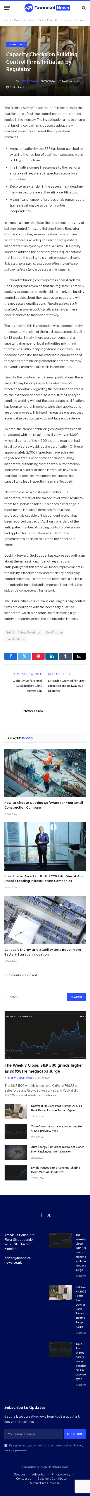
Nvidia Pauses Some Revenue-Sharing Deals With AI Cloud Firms (55, 1170)
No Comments (71, 81)
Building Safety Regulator (24, 632)
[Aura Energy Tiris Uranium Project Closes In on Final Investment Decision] (16, 1152)
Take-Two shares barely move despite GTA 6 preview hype (56, 1129)
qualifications (15, 639)
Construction (16, 44)
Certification (54, 632)
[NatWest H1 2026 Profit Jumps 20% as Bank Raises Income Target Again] (16, 1111)
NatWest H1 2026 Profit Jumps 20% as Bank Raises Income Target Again (56, 1108)
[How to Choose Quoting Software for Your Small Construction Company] (45, 773)
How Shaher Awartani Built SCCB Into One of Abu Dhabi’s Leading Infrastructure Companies (44, 879)
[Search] (83, 8)
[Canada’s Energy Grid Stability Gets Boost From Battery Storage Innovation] (45, 920)
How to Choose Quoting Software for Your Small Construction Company (43, 805)
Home (8, 20)
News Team (28, 81)
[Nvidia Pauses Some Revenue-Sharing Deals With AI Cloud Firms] (16, 1172)
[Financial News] (47, 8)
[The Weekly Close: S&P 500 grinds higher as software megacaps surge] (45, 1035)
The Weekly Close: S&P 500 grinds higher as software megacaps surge (44, 1068)
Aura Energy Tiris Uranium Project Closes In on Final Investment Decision (57, 1149)
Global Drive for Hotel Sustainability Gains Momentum (27, 686)
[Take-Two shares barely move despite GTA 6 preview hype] (16, 1131)
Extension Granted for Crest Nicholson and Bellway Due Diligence (67, 686)
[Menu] (7, 8)
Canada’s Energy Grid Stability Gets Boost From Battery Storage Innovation (42, 952)
